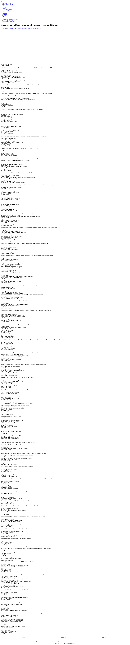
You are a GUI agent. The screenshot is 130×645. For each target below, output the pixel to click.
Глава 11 (24, 637)
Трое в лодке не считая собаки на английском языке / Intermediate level (25, 28)
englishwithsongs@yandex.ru (69, 643)
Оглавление (63, 637)
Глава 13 (103, 637)
